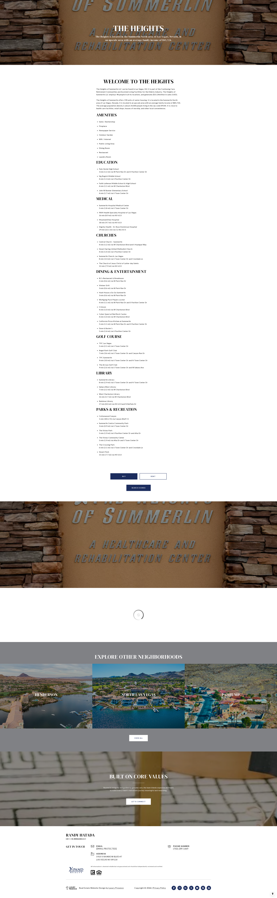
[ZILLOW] (209, 888)
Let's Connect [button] (138, 801)
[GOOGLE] (203, 888)
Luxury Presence (116, 888)
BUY (124, 476)
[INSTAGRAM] (179, 888)
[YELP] (191, 888)
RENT (153, 476)
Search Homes (139, 488)
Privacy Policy (159, 888)
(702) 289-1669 (180, 848)
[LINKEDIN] (185, 888)
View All (138, 738)
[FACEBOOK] (174, 888)
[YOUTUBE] (197, 888)
